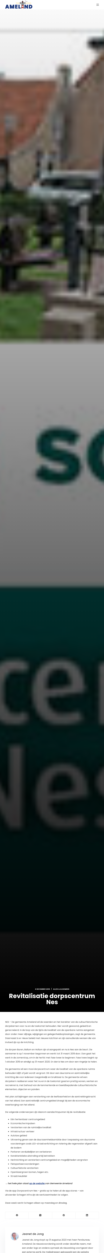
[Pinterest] (64, 1215)
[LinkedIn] (87, 1215)
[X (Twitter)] (40, 1215)
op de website (37, 1183)
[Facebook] (17, 1215)
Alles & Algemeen (61, 989)
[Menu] (97, 5)
